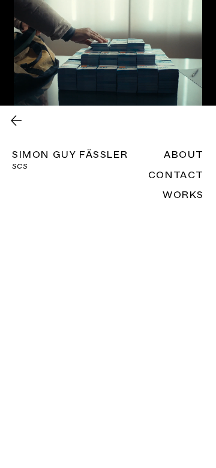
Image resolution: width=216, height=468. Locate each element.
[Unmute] (36, 89)
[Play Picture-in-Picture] (179, 89)
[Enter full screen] (200, 89)
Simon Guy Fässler (70, 155)
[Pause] (15, 89)
